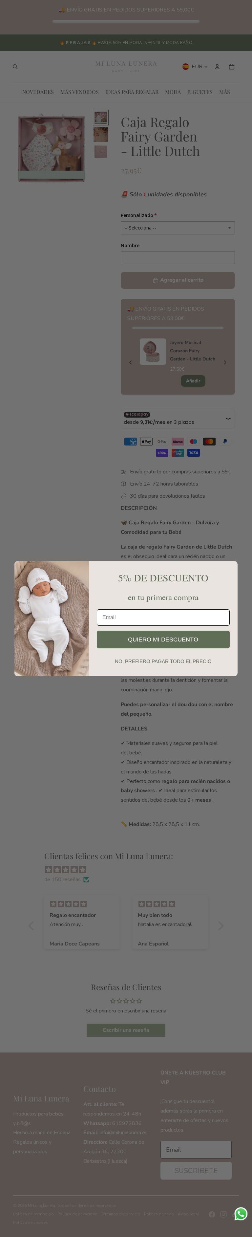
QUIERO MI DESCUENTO (163, 639)
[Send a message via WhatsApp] (241, 1214)
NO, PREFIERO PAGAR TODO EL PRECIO (163, 661)
